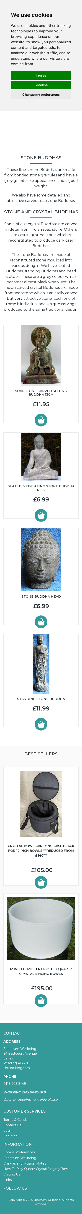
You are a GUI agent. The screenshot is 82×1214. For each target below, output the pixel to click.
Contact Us (12, 1125)
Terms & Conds (15, 1120)
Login (8, 1131)
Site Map (10, 1136)
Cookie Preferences (19, 1152)
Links (7, 1180)
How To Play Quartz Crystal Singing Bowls (36, 1169)
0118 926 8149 (14, 1084)
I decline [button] (41, 85)
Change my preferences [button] (41, 94)
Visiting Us (11, 1174)
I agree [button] (41, 75)
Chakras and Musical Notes (24, 1163)
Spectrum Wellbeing (19, 1158)
